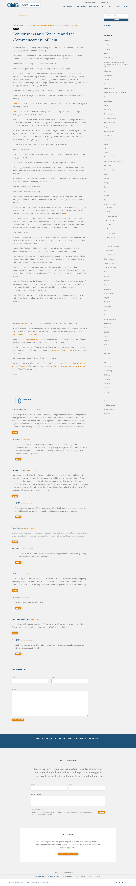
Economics (107, 109)
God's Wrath (108, 135)
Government (108, 140)
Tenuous (16, 103)
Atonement (107, 49)
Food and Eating (109, 122)
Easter (109, 224)
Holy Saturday (111, 237)
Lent (71, 25)
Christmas (110, 220)
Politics (106, 276)
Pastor (106, 272)
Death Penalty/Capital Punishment (115, 92)
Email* (70, 784)
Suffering (77, 25)
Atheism (107, 45)
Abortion (107, 40)
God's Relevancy (109, 131)
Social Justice (108, 366)
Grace (106, 144)
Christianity (48, 25)
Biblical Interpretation (111, 58)
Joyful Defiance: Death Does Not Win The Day (68, 366)
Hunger (106, 182)
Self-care (107, 349)
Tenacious (17, 111)
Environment (108, 114)
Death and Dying (109, 88)
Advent (109, 207)
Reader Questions (110, 319)
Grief (105, 148)
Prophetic (107, 302)
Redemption (108, 323)
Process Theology (109, 293)
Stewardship (108, 370)
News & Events (109, 263)
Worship (107, 413)
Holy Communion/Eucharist (113, 161)
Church (55, 25)
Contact (126, 6)
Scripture (107, 345)
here (65, 213)
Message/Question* (36, 794)
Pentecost (110, 250)
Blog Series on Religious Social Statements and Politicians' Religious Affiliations (116, 64)
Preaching (107, 289)
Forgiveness (108, 127)
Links (118, 6)
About (111, 6)
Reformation (111, 255)
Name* (32, 784)
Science (106, 340)
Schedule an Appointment (68, 854)
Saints (106, 336)
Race (105, 310)
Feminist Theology (110, 118)
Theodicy (107, 379)
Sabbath (106, 332)
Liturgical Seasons (110, 204)
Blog (104, 6)
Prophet (106, 297)
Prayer (106, 285)
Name (13, 677)
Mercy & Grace (109, 259)
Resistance (107, 328)
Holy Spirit (107, 165)
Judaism (106, 195)
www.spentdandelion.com (62, 350)
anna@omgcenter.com (34, 339)
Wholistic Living (109, 405)
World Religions (109, 409)
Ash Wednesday (38, 25)
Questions (107, 306)
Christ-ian (107, 71)
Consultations (81, 6)
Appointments (94, 6)
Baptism (106, 53)
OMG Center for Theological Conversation (24, 5)
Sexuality (107, 358)
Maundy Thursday (113, 246)
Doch (106, 105)
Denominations (109, 97)
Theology (107, 383)
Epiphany (110, 229)
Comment (14, 689)
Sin (105, 362)
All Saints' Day (111, 212)
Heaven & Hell (109, 157)
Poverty (106, 280)
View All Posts (23, 15)
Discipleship (108, 101)
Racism (106, 315)
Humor (106, 178)
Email (53, 677)
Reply (15, 432)
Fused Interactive (44, 883)
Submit (101, 812)
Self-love (107, 353)
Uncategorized (108, 401)
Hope (64, 25)
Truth (106, 396)
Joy (68, 25)
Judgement (107, 200)
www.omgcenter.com (28, 323)
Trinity (106, 388)
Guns (106, 152)
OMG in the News (110, 267)
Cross (60, 25)
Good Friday (111, 233)
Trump (106, 392)
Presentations (68, 6)
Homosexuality (109, 170)
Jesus (105, 187)
